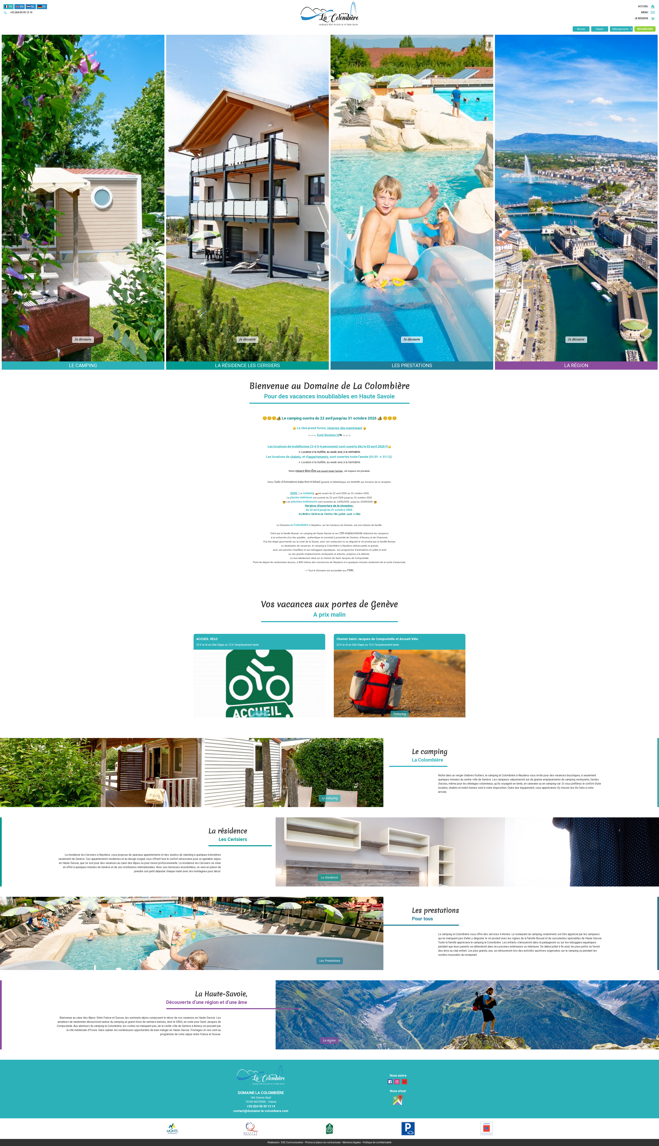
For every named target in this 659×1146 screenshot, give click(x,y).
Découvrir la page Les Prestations (191, 933)
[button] (648, 12)
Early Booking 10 (328, 435)
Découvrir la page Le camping (191, 772)
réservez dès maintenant (344, 428)
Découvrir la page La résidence (467, 851)
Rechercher (645, 29)
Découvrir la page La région (467, 1014)
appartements (318, 457)
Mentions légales (352, 1142)
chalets (295, 457)
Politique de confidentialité (377, 1142)
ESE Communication (292, 1142)
